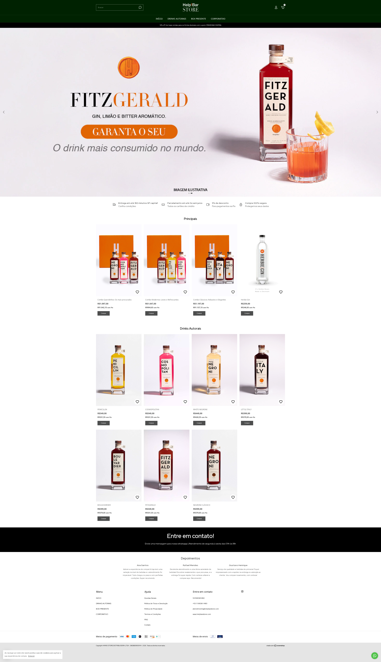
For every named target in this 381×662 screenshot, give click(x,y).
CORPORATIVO (218, 18)
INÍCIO (159, 18)
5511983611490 (198, 598)
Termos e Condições (152, 614)
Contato (147, 625)
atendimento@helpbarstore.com (206, 609)
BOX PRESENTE (198, 18)
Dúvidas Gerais (150, 598)
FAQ (146, 619)
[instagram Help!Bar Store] (242, 591)
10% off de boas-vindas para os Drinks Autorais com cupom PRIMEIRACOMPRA (190, 25)
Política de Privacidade (153, 609)
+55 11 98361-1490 (200, 603)
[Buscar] (140, 7)
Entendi (31, 656)
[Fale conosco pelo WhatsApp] (374, 655)
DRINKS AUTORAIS (177, 18)
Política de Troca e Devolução (156, 603)
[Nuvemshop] (275, 646)
